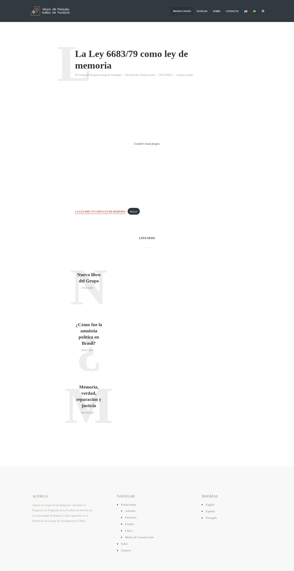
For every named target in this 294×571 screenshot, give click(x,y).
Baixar (133, 211)
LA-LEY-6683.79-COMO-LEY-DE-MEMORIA (100, 211)
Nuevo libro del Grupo (89, 277)
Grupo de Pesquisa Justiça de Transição (100, 74)
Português (211, 517)
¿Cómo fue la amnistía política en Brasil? (89, 334)
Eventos (129, 524)
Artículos (134, 74)
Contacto (232, 11)
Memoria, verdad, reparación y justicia (88, 396)
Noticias (202, 11)
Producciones (182, 11)
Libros (128, 530)
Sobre (216, 11)
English (210, 504)
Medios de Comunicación (139, 537)
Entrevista (130, 517)
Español (210, 511)
